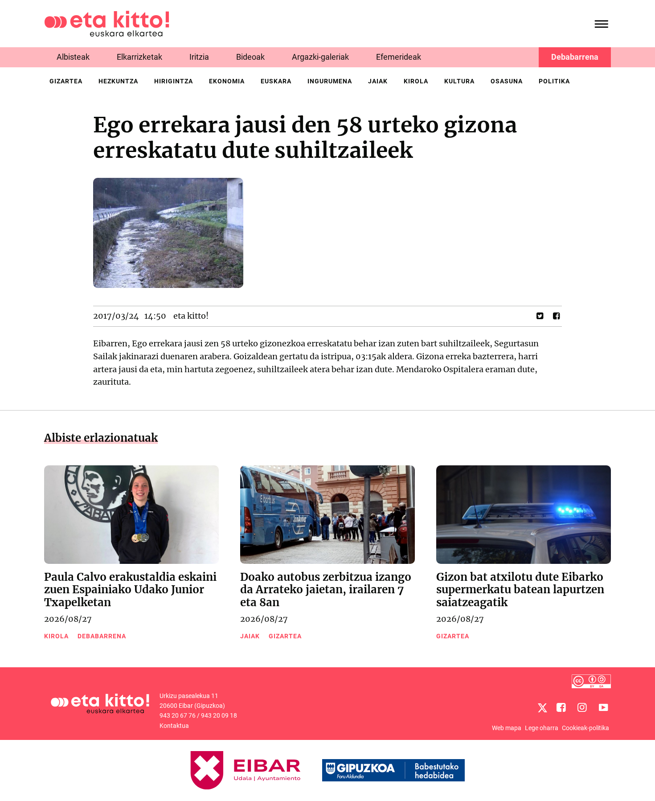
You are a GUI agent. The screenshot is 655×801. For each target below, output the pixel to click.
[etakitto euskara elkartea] (106, 23)
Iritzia (199, 57)
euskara (276, 81)
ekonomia (227, 81)
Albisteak (73, 57)
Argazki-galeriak (320, 57)
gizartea (65, 81)
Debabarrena (574, 57)
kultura (459, 81)
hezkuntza (118, 81)
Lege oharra (541, 727)
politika (554, 81)
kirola (416, 81)
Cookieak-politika (585, 727)
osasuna (507, 81)
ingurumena (329, 81)
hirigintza (173, 81)
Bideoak (250, 57)
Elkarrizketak (139, 57)
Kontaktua (174, 725)
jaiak (378, 81)
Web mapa (506, 727)
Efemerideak (398, 57)
